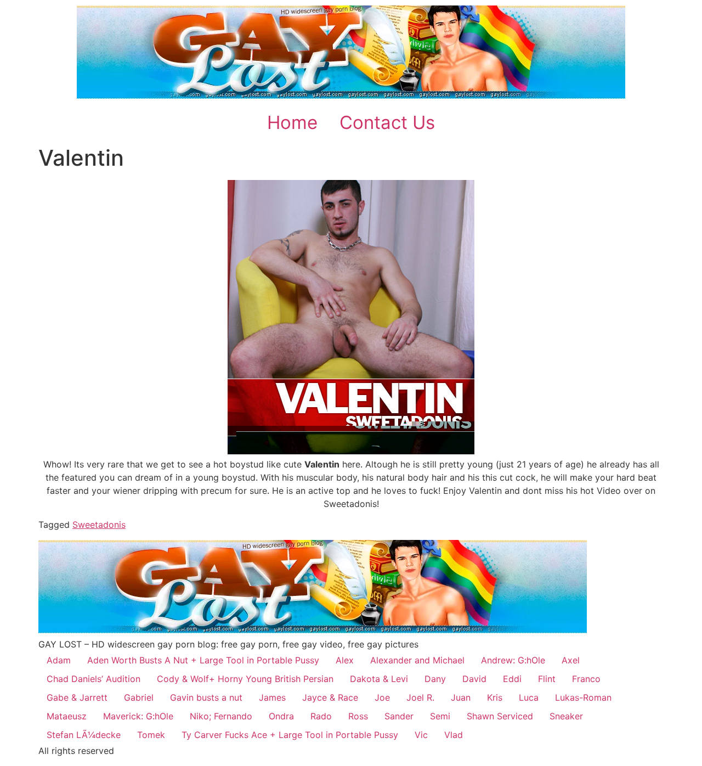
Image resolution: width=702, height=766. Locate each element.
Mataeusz (67, 716)
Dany (435, 678)
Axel (571, 660)
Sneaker (566, 716)
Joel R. (420, 697)
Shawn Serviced (500, 716)
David (474, 678)
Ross (358, 716)
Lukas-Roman (583, 697)
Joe (382, 697)
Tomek (151, 734)
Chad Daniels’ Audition (93, 678)
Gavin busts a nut (206, 697)
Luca (529, 697)
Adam (59, 660)
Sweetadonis (99, 524)
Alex (345, 660)
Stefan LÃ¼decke (84, 734)
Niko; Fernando (221, 716)
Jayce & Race (330, 697)
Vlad (453, 734)
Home (292, 122)
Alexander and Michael (417, 660)
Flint (547, 678)
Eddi (512, 678)
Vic (421, 734)
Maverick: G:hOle (138, 716)
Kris (494, 697)
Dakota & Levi (379, 678)
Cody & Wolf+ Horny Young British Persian (245, 678)
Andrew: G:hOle (513, 660)
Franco (586, 678)
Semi (440, 716)
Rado (321, 716)
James (272, 697)
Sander (399, 716)
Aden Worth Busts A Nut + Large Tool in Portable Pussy (203, 660)
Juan (461, 697)
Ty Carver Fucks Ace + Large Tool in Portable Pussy (290, 734)
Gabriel (139, 697)
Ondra (281, 716)
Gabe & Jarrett (77, 697)
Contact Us (387, 122)
